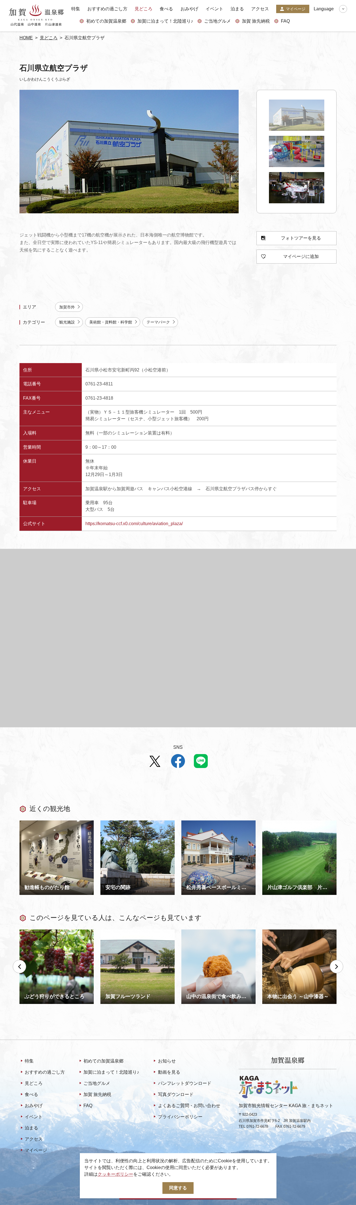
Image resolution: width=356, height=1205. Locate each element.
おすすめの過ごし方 (107, 9)
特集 (75, 9)
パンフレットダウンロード (184, 1083)
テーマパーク (158, 322)
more (24, 822)
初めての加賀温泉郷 (106, 21)
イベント (214, 9)
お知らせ (166, 1061)
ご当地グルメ (217, 21)
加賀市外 (67, 307)
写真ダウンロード (175, 1094)
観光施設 (67, 322)
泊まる (237, 9)
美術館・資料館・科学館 (110, 322)
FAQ (285, 21)
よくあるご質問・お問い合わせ (189, 1105)
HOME (26, 37)
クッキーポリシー (115, 1174)
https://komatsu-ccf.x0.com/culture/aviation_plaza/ (134, 523)
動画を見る (169, 1072)
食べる (166, 9)
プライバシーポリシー (180, 1116)
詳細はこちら (32, 931)
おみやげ (189, 9)
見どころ (143, 9)
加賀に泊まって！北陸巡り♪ (165, 21)
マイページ (295, 9)
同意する (178, 1187)
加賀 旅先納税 (256, 21)
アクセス (260, 9)
